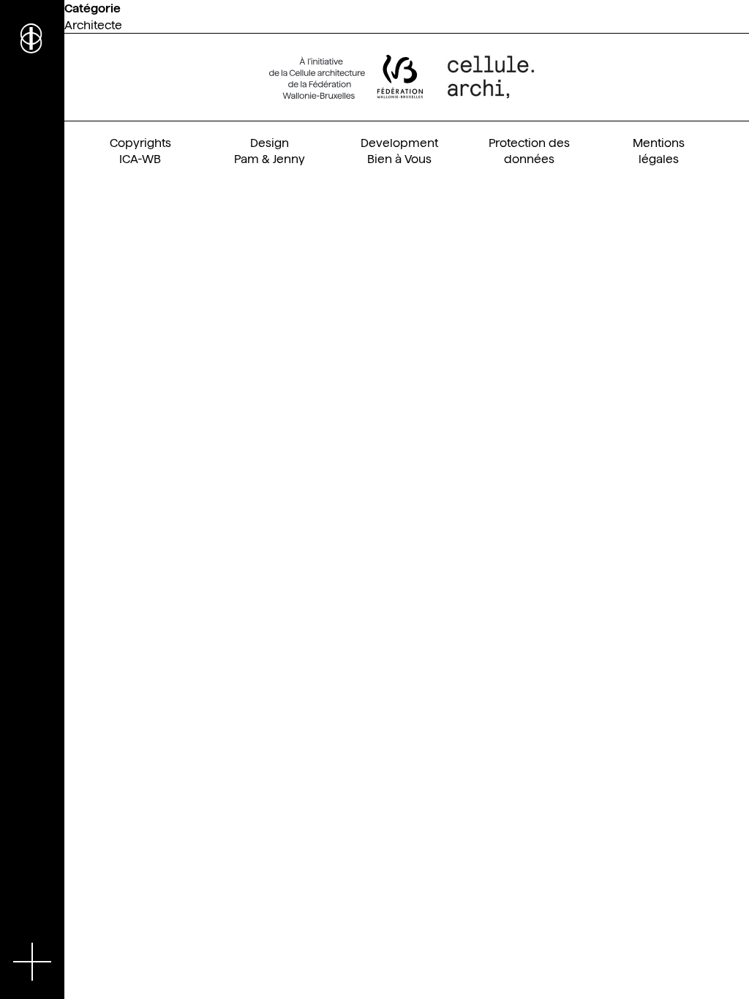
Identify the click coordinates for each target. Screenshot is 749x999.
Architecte (93, 25)
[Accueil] (32, 36)
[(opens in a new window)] (346, 77)
